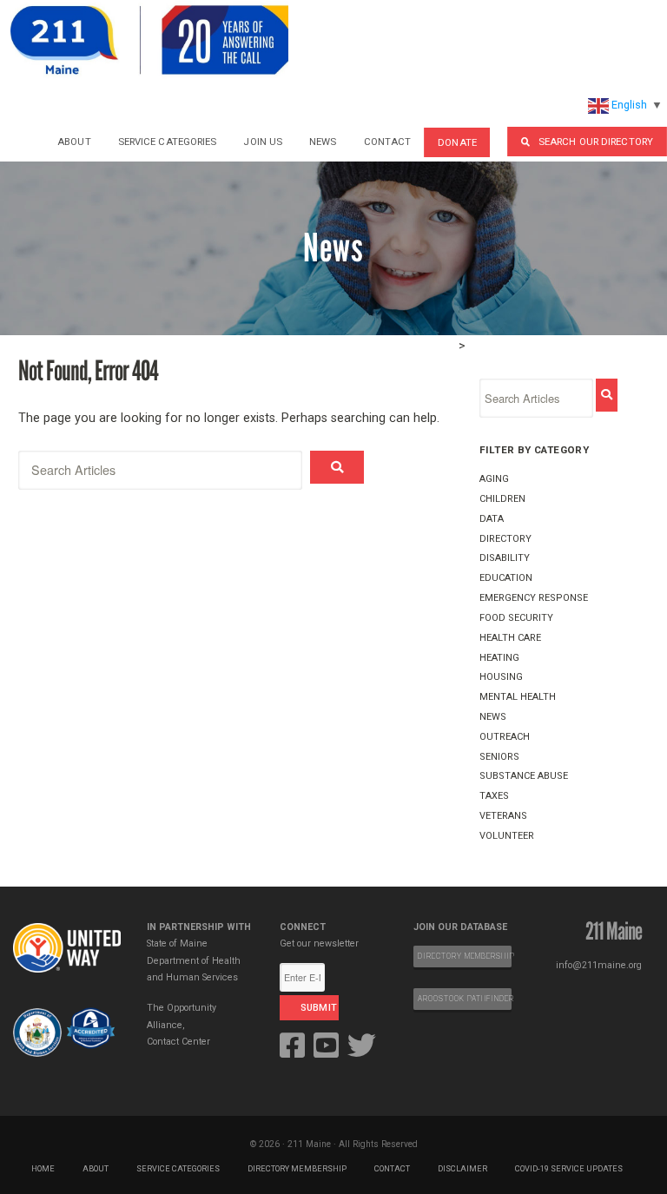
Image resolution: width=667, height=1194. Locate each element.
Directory (505, 538)
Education (505, 578)
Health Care (510, 637)
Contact (388, 141)
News (322, 141)
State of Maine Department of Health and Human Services (194, 960)
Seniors (499, 756)
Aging (494, 479)
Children (502, 499)
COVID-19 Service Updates (569, 1168)
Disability (504, 558)
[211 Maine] (149, 40)
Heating (499, 657)
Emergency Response (533, 598)
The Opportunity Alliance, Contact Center (181, 1024)
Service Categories (167, 141)
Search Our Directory (595, 141)
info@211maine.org (599, 965)
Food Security (516, 617)
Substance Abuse (523, 776)
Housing (501, 677)
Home (43, 1168)
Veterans (503, 815)
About (74, 141)
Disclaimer (462, 1168)
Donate (457, 142)
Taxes (494, 795)
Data (491, 518)
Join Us (262, 141)
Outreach (504, 736)
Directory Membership (297, 1168)
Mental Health (517, 697)
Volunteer (506, 835)
